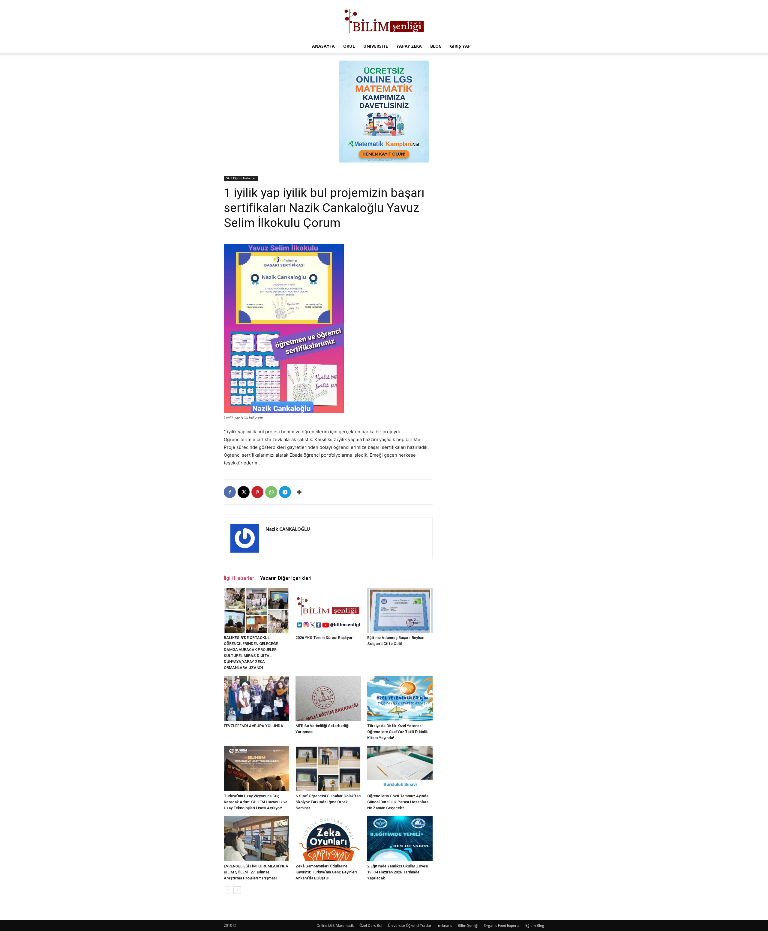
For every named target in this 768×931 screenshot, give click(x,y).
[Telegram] (285, 492)
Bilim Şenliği (468, 925)
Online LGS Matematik (335, 925)
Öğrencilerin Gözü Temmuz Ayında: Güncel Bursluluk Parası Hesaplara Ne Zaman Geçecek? (398, 802)
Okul (349, 46)
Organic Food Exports (502, 925)
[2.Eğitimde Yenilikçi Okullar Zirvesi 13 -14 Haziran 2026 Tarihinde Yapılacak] (400, 838)
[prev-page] (227, 890)
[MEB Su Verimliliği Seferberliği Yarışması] (328, 698)
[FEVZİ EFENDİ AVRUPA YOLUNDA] (256, 698)
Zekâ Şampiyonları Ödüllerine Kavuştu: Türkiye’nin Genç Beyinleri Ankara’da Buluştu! (326, 872)
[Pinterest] (257, 492)
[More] (299, 492)
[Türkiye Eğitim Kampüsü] (384, 19)
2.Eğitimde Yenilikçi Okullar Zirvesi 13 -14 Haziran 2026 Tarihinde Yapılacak (397, 872)
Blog (436, 46)
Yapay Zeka (409, 46)
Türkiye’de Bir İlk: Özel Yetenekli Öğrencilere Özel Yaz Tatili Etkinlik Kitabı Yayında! (397, 732)
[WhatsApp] (271, 492)
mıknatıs (445, 925)
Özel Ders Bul (370, 925)
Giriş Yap (460, 46)
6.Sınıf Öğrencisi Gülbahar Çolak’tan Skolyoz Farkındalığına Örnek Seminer (328, 802)
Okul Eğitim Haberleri (241, 178)
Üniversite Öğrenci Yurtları (410, 925)
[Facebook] (230, 492)
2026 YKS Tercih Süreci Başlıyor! (325, 637)
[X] (244, 492)
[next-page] (237, 890)
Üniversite (375, 46)
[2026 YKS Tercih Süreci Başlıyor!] (328, 610)
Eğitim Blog (534, 925)
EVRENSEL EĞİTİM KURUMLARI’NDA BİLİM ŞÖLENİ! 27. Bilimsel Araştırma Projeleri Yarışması (256, 872)
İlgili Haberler (239, 578)
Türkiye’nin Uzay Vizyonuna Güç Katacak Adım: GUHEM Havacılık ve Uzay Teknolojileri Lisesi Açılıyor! (255, 802)
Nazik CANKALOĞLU (288, 529)
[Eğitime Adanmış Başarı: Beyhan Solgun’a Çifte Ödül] (400, 610)
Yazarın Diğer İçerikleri (285, 578)
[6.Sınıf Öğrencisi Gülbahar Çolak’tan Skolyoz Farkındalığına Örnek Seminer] (328, 768)
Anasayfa (323, 46)
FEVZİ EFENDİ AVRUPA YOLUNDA (253, 726)
